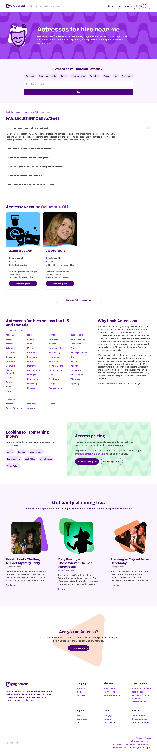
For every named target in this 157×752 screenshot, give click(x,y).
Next (78, 92)
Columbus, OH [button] (54, 207)
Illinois (30, 335)
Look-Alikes (30, 459)
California (11, 352)
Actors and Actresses (34, 112)
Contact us (82, 719)
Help (79, 715)
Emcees (21, 452)
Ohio (51, 374)
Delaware (10, 366)
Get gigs (108, 715)
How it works (110, 688)
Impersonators (36, 452)
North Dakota (55, 370)
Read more (11, 585)
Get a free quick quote (87, 461)
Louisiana (32, 357)
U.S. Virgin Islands (78, 352)
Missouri (31, 388)
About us (81, 688)
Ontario (31, 408)
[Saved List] (141, 6)
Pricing (107, 719)
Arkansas (10, 348)
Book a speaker (139, 692)
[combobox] (57, 6)
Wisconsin (75, 379)
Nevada (52, 343)
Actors (10, 452)
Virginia (74, 366)
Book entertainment (141, 688)
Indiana (30, 339)
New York (53, 361)
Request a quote (112, 695)
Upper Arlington (78, 76)
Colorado (10, 357)
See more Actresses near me (78, 300)
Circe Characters (55, 251)
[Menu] (148, 6)
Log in (110, 6)
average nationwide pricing (90, 454)
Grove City (126, 76)
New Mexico (55, 357)
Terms (139, 738)
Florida (9, 377)
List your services (126, 6)
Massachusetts (35, 370)
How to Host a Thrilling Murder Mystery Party (23, 561)
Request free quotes (108, 383)
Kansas (31, 348)
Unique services (139, 719)
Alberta (9, 404)
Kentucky (32, 352)
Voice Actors (13, 466)
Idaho (8, 391)
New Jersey (54, 352)
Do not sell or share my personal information (131, 744)
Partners (81, 695)
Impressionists (13, 459)
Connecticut (12, 361)
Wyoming (74, 383)
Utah (72, 357)
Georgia (10, 382)
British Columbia (14, 408)
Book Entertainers (14, 112)
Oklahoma (54, 379)
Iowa (29, 343)
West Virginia (76, 374)
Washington (76, 370)
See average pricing (112, 461)
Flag (115, 76)
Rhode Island (76, 335)
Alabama (10, 335)
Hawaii (9, 386)
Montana (53, 335)
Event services (138, 715)
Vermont (74, 361)
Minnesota (32, 379)
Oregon (52, 383)
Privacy (148, 738)
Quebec (53, 404)
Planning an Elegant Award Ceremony (131, 561)
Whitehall (94, 76)
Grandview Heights (47, 76)
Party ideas (109, 692)
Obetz (106, 76)
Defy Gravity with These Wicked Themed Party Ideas (75, 563)
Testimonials (110, 722)
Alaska (9, 339)
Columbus (30, 76)
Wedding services (140, 722)
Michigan (31, 374)
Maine (30, 361)
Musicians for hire (140, 695)
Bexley (63, 76)
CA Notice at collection (141, 741)
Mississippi (32, 383)
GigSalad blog (47, 508)
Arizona (9, 343)
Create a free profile (78, 648)
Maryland (31, 366)
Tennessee (75, 343)
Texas (73, 348)
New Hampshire (56, 348)
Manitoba (32, 404)
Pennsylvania (55, 388)
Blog (79, 692)
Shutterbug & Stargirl (20, 251)
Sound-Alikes (46, 459)
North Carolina (56, 366)
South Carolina (77, 339)
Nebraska (53, 339)
